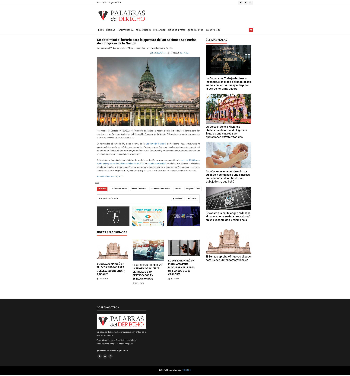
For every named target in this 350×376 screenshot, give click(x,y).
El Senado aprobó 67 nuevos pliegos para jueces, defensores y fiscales (228, 258)
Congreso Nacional (193, 189)
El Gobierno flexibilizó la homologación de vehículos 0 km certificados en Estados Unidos (148, 272)
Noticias (110, 30)
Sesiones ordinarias (119, 189)
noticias (186, 53)
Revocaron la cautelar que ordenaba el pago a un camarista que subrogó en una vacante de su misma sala (228, 216)
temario (178, 189)
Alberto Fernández (139, 189)
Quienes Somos (195, 30)
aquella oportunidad (157, 163)
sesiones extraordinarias (160, 189)
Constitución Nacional (156, 144)
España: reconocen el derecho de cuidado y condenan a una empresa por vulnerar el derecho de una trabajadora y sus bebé (228, 176)
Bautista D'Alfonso (159, 53)
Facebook (179, 199)
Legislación (159, 30)
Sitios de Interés (176, 30)
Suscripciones (213, 30)
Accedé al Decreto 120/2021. (110, 176)
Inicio (101, 30)
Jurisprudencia (126, 30)
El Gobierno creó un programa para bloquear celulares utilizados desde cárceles (181, 267)
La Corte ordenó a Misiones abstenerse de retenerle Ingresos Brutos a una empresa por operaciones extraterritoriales (226, 132)
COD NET (187, 370)
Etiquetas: (102, 189)
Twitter (193, 199)
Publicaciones (143, 30)
